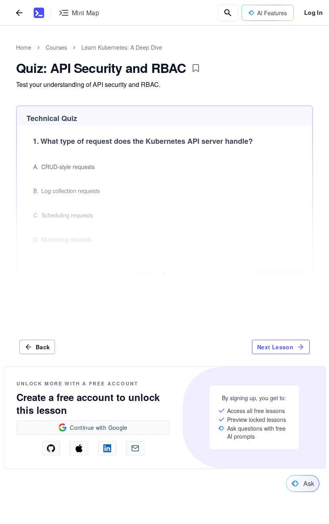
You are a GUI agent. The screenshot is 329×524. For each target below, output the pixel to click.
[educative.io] (39, 13)
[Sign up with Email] (135, 448)
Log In (313, 12)
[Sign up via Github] (51, 448)
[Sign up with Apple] (79, 448)
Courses (56, 47)
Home (23, 47)
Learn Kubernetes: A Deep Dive (121, 47)
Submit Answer (280, 273)
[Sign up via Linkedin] (107, 448)
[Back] (19, 12)
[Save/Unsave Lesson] (195, 68)
